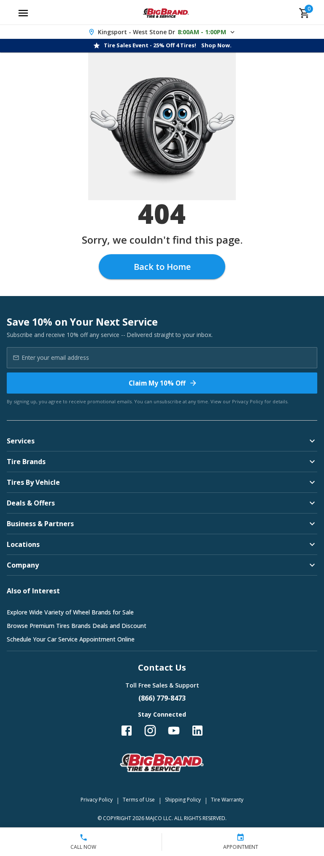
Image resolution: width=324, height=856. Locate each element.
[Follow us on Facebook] (126, 730)
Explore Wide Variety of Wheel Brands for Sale (70, 612)
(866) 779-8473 (162, 698)
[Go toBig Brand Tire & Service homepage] (166, 13)
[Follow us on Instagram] (150, 730)
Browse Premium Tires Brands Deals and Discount (76, 626)
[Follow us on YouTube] (174, 730)
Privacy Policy (247, 401)
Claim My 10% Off (157, 383)
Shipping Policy (183, 799)
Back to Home (162, 266)
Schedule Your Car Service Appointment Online (71, 639)
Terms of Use (139, 799)
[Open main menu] (23, 13)
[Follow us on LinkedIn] (197, 730)
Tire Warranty (227, 799)
